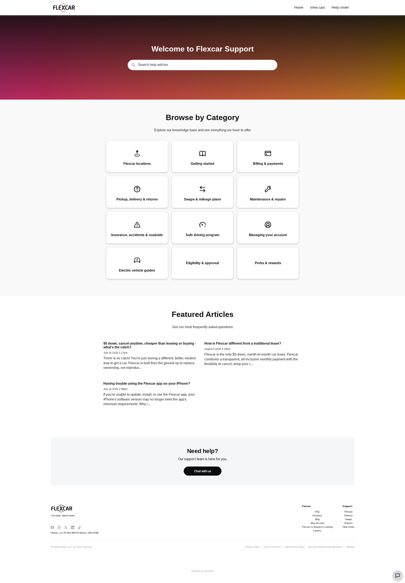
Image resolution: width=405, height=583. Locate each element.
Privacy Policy (252, 547)
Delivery (348, 515)
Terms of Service (272, 547)
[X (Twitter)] (66, 527)
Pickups (348, 511)
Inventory (317, 515)
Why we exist (317, 523)
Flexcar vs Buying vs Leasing (317, 527)
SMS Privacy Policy (295, 547)
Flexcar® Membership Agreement (325, 547)
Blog (317, 519)
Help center (348, 527)
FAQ (317, 511)
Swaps (348, 519)
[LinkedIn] (72, 527)
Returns (348, 523)
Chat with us (202, 471)
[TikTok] (79, 527)
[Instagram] (59, 527)
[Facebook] (52, 527)
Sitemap (350, 547)
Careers (317, 530)
